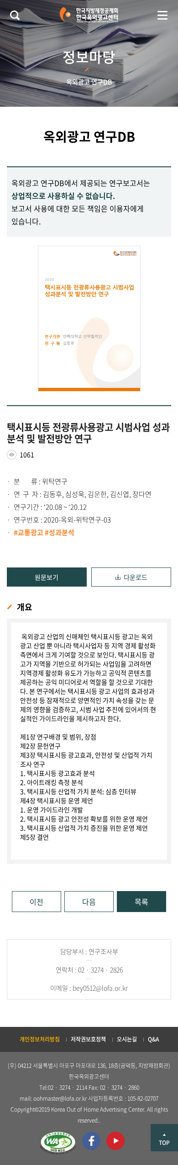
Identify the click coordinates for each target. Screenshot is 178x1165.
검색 (14, 15)
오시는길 (127, 1039)
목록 (141, 901)
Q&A (153, 1039)
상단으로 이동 (164, 1137)
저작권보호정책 (88, 1039)
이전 (36, 901)
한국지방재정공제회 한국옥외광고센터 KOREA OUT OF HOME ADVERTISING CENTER (89, 15)
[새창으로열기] (58, 1143)
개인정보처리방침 (40, 1039)
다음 (89, 901)
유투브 (115, 1141)
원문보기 (46, 577)
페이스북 (91, 1141)
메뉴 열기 (162, 15)
